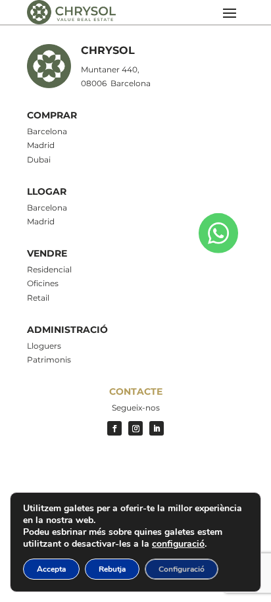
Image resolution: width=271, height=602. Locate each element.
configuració (178, 544)
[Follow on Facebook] (114, 428)
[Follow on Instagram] (135, 428)
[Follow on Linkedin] (156, 428)
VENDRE (47, 253)
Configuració (182, 569)
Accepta (51, 569)
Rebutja (112, 569)
